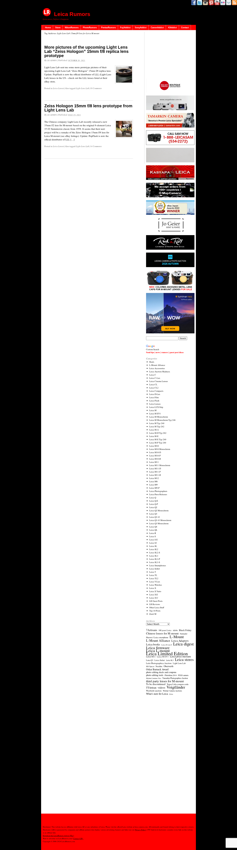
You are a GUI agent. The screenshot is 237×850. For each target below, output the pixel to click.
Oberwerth (168, 666)
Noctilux (159, 666)
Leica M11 (154, 462)
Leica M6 (153, 481)
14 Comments (96, 146)
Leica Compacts (156, 390)
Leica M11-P (155, 471)
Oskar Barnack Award (157, 669)
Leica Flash (154, 400)
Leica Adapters (180, 640)
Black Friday (185, 630)
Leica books (153, 644)
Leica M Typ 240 (156, 423)
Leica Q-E (153, 500)
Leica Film (154, 397)
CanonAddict (157, 27)
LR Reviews (154, 604)
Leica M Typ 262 (156, 426)
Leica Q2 (153, 507)
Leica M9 (153, 484)
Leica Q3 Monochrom (158, 523)
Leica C (152, 374)
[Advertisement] (170, 55)
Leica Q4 (153, 526)
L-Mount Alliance (157, 365)
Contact (185, 27)
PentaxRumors (108, 27)
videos (161, 687)
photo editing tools (154, 675)
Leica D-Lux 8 (166, 645)
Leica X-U (153, 597)
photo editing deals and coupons (161, 672)
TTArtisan (151, 687)
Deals (151, 361)
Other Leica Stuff (156, 607)
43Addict (172, 27)
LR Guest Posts (156, 601)
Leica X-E (153, 594)
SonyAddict (140, 27)
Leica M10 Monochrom (159, 449)
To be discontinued (155, 684)
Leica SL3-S (154, 562)
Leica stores (184, 659)
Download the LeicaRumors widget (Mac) (58, 835)
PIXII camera (183, 675)
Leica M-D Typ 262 (157, 432)
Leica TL (153, 575)
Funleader (183, 633)
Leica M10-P (155, 455)
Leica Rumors (72, 14)
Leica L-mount (158, 650)
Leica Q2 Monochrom (158, 510)
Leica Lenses (58, 88)
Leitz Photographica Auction (159, 663)
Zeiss (171, 694)
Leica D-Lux (154, 394)
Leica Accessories (157, 368)
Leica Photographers (158, 491)
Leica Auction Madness (159, 371)
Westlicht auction (154, 690)
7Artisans (151, 630)
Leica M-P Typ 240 (157, 442)
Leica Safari (159, 660)
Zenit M (152, 613)
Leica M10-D (155, 452)
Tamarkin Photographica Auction (175, 678)
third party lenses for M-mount (165, 681)
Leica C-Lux (154, 378)
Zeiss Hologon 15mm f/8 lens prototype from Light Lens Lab (88, 107)
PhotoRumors (90, 27)
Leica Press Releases (158, 494)
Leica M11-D (155, 468)
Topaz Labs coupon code (177, 684)
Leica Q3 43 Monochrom (160, 520)
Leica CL (153, 384)
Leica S (152, 536)
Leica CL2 (153, 387)
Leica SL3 (153, 555)
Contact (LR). (78, 838)
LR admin (52, 60)
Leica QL (153, 529)
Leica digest (183, 643)
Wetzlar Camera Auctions (172, 691)
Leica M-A (154, 429)
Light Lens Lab (82, 88)
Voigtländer (176, 687)
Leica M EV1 (155, 413)
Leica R (152, 533)
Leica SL (153, 546)
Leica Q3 (153, 513)
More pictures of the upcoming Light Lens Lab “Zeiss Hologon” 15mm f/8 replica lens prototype (86, 51)
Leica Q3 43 (154, 516)
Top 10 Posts (154, 610)
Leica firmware (158, 647)
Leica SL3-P (154, 559)
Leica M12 (154, 478)
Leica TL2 (153, 578)
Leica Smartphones (157, 565)
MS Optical (150, 666)
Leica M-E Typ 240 (157, 439)
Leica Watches (155, 584)
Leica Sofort (154, 568)
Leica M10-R (155, 458)
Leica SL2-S (154, 552)
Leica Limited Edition (167, 653)
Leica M (153, 410)
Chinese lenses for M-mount (162, 633)
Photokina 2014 (171, 675)
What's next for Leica (157, 693)
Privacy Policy (140, 830)
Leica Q (152, 497)
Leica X (152, 588)
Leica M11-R (155, 474)
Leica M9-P (154, 487)
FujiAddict (125, 27)
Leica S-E (153, 539)
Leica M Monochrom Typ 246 (162, 420)
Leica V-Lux (154, 581)
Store (57, 27)
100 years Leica (164, 630)
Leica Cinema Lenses (158, 381)
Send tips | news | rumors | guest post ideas (165, 352)
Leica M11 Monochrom (159, 465)
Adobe (175, 630)
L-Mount (177, 636)
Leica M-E (153, 436)
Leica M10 (154, 445)
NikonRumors (72, 27)
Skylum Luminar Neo (153, 678)
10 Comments (96, 88)
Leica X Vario (155, 591)
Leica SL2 (153, 549)
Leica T (152, 571)
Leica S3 (153, 542)
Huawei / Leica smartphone (157, 637)
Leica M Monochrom (158, 416)
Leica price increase (180, 656)
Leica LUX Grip (156, 407)
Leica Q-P (153, 504)
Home (48, 27)
